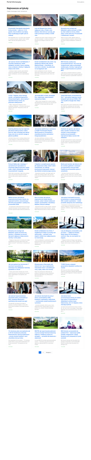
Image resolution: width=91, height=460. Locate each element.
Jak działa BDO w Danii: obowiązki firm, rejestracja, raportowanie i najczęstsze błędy (45, 97)
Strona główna (80, 2)
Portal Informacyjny (14, 2)
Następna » (48, 352)
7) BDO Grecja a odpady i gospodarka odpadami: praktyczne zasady (71, 266)
